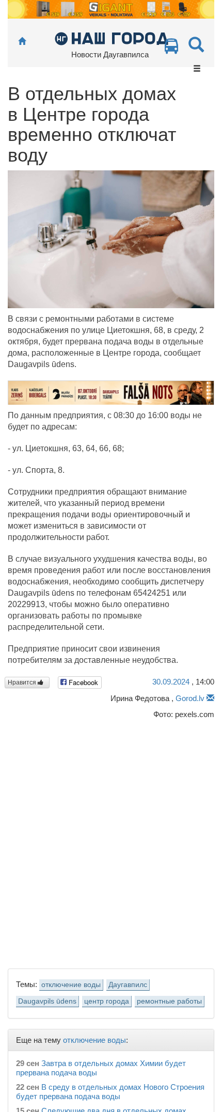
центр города (106, 1001)
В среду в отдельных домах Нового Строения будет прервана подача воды (110, 1092)
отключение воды (71, 985)
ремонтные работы (169, 1001)
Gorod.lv (190, 698)
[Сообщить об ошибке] (210, 698)
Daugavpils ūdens (47, 1001)
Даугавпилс (127, 985)
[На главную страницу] (22, 41)
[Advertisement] (111, 841)
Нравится (23, 682)
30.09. (170, 681)
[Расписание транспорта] (171, 48)
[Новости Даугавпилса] (111, 38)
